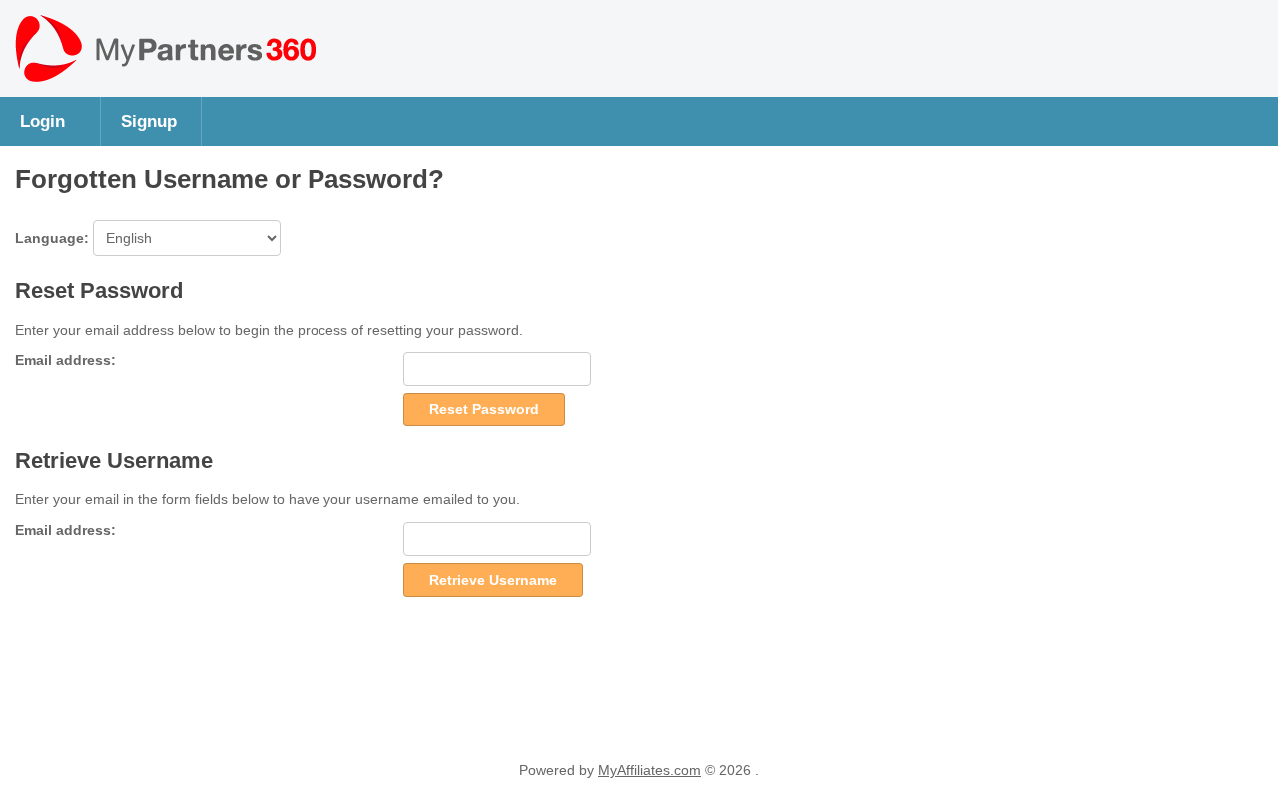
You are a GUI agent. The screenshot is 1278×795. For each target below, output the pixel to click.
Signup (149, 121)
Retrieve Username (493, 580)
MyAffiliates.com (649, 770)
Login (42, 121)
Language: (54, 238)
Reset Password (484, 409)
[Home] (165, 77)
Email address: (65, 360)
